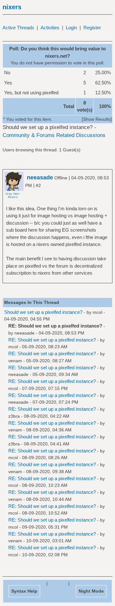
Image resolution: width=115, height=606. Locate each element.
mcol (97, 312)
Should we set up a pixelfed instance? (43, 312)
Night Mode (91, 591)
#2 (38, 185)
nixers (12, 7)
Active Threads (18, 27)
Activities (50, 27)
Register (92, 27)
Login (71, 27)
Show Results (97, 119)
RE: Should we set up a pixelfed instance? (52, 340)
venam (15, 360)
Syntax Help (24, 591)
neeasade (24, 332)
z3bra (14, 416)
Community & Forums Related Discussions (54, 135)
